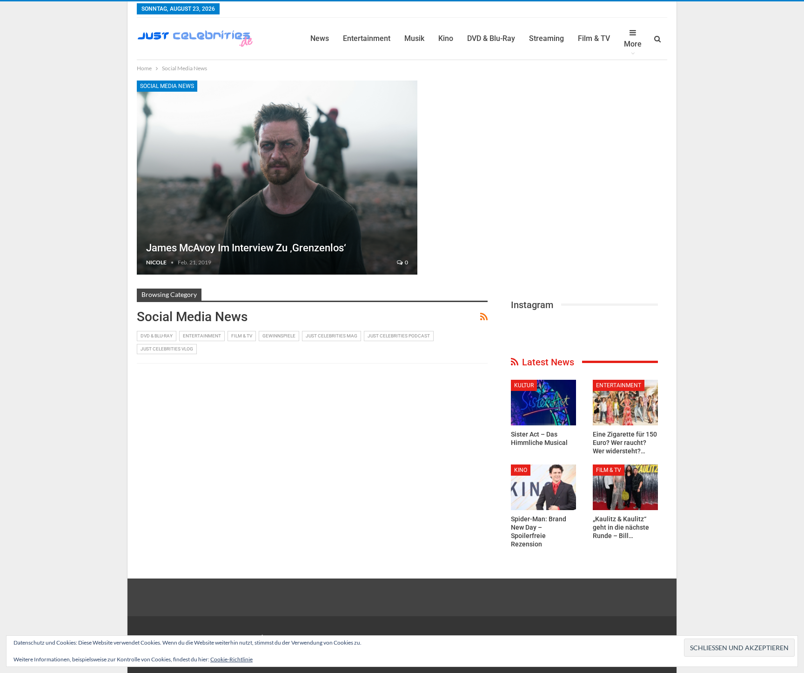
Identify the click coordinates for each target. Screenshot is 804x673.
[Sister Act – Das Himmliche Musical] (543, 402)
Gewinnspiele (278, 335)
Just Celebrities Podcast (399, 335)
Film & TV (594, 38)
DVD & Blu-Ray (491, 38)
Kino (445, 38)
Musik (414, 38)
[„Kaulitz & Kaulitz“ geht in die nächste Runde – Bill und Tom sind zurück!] (625, 487)
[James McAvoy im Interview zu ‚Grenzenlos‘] (277, 177)
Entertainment (366, 38)
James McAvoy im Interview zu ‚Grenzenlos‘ (246, 248)
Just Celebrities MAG (331, 335)
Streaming (546, 38)
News (319, 38)
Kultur (524, 385)
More (633, 44)
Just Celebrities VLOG (167, 348)
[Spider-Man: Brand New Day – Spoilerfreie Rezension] (543, 487)
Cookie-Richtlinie (231, 659)
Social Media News (167, 86)
